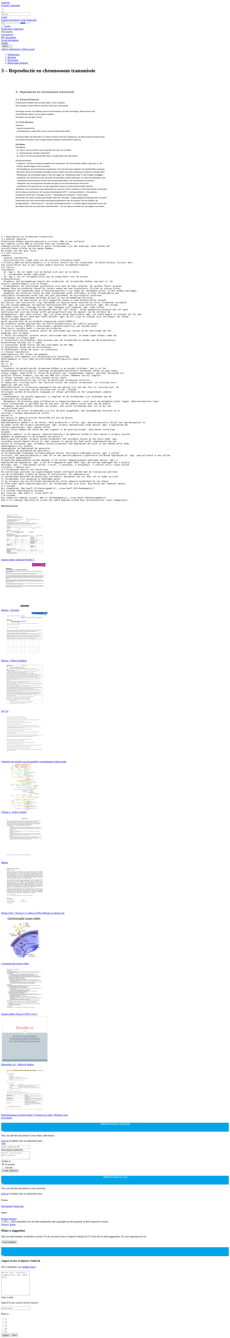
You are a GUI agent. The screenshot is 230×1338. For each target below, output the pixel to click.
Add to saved (27, 49)
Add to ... (7, 46)
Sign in (5, 1141)
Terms (12, 1224)
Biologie (12, 57)
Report (4, 1218)
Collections (17, 29)
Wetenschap (13, 54)
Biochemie (13, 60)
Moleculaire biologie (18, 63)
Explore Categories (10, 5)
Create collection (10, 1170)
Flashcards (6, 29)
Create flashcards (28, 20)
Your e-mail (7, 1297)
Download (6, 1117)
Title (3, 1143)
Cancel (6, 1335)
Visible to (6, 1161)
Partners (13, 1218)
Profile (4, 43)
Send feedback (9, 1242)
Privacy (5, 1224)
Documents (7, 1206)
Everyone (10, 1164)
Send (14, 1335)
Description (12, 1149)
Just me (9, 1167)
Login (4, 17)
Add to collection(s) (11, 49)
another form (28, 1267)
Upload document (10, 20)
